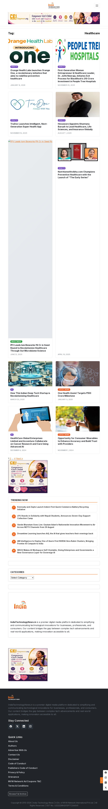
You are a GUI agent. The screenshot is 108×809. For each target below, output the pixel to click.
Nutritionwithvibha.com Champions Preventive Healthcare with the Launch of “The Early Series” (76, 174)
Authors (12, 745)
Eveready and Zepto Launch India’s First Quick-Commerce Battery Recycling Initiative (53, 508)
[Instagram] (30, 726)
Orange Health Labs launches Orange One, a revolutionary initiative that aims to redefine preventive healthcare (30, 74)
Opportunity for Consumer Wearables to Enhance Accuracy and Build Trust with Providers (78, 441)
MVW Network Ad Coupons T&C (24, 781)
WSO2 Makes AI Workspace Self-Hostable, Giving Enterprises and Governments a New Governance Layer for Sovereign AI (55, 551)
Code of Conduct (17, 763)
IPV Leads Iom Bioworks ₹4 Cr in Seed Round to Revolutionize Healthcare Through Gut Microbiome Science (30, 348)
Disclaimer (13, 759)
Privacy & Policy (16, 772)
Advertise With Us (17, 750)
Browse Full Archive (17, 794)
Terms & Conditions (18, 785)
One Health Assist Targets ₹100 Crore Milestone (74, 394)
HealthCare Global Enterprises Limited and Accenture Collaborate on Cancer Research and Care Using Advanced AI (29, 442)
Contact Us (14, 754)
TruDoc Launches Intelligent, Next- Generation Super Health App (28, 125)
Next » (19, 458)
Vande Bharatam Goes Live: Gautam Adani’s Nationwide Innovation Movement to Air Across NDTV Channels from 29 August (56, 526)
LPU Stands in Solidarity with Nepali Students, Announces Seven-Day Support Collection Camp (53, 517)
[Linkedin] (23, 726)
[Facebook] (10, 726)
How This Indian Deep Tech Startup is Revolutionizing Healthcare (30, 394)
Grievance (13, 777)
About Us (13, 741)
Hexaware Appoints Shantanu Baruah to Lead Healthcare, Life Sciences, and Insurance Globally (75, 127)
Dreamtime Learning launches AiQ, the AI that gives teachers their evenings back (55, 533)
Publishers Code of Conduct (22, 768)
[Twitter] (17, 726)
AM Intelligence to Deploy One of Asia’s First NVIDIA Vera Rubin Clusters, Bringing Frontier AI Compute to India (55, 542)
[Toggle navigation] (97, 5)
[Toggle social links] (101, 780)
